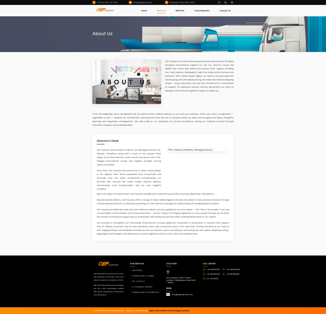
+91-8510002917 (213, 274)
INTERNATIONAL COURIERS (143, 276)
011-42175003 (212, 278)
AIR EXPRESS (137, 270)
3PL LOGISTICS (138, 281)
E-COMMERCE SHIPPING (142, 287)
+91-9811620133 (213, 269)
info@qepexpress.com (182, 294)
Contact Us (225, 10)
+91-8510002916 (233, 269)
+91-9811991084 (232, 274)
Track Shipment (202, 10)
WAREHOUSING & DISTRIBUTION (145, 292)
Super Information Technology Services (169, 310)
